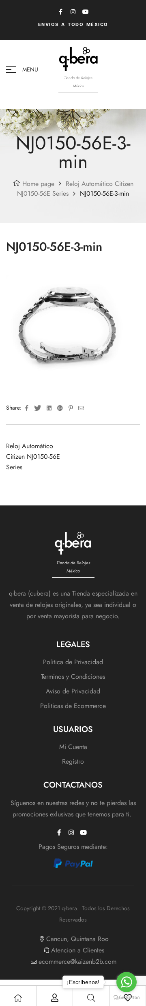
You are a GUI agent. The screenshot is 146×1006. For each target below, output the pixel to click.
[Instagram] (73, 11)
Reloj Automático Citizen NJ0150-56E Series (33, 456)
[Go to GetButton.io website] (127, 997)
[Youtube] (85, 11)
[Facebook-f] (60, 11)
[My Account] (55, 998)
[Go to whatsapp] (126, 982)
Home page (38, 183)
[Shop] (18, 998)
